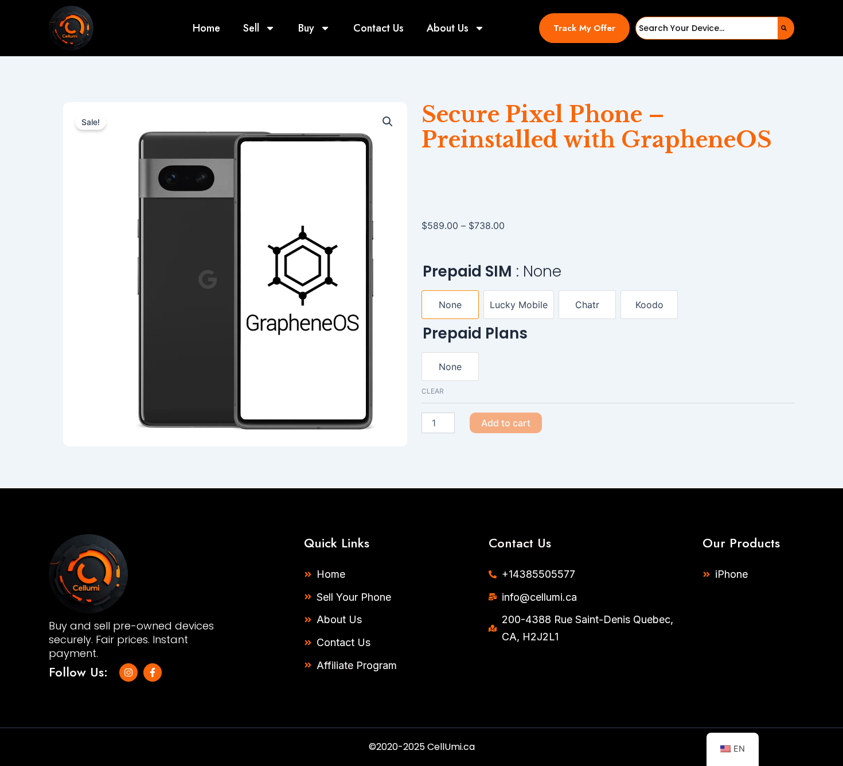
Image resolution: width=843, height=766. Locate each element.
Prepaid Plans (475, 333)
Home (206, 28)
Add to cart (505, 423)
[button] (584, 28)
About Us (448, 28)
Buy (306, 28)
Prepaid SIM (492, 271)
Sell (251, 28)
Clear (433, 391)
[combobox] (706, 28)
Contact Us (378, 28)
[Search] (786, 28)
